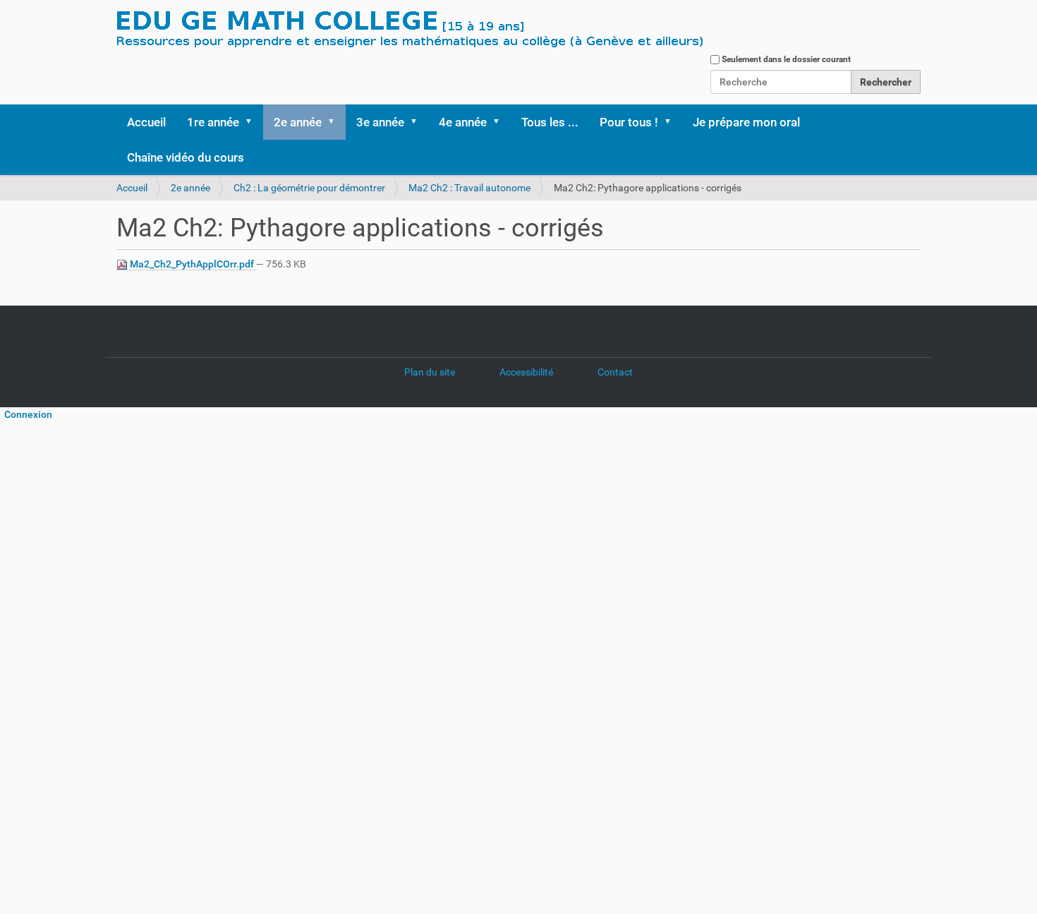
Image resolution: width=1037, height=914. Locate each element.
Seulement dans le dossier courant (786, 59)
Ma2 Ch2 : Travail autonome (469, 187)
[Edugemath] (451, 30)
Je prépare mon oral (746, 122)
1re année (213, 122)
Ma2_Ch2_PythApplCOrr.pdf (192, 264)
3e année (380, 122)
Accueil (146, 122)
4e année (463, 122)
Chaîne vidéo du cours (185, 157)
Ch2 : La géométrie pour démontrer (309, 187)
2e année (298, 122)
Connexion (26, 414)
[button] (253, 122)
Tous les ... (549, 122)
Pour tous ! (629, 122)
